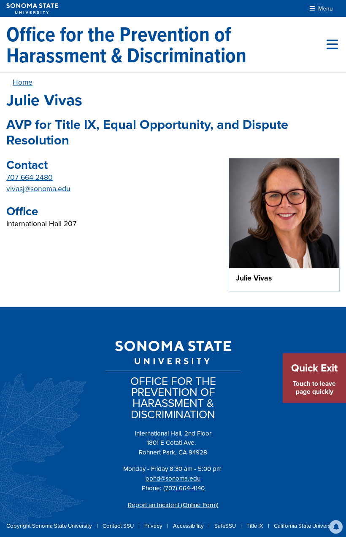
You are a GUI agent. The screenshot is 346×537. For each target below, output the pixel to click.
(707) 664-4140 (184, 488)
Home (22, 82)
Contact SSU (119, 526)
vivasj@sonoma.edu (38, 188)
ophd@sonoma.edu (173, 478)
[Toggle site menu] (332, 45)
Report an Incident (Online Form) (173, 505)
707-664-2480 (29, 177)
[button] (336, 527)
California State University (305, 526)
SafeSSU (225, 526)
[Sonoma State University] (32, 8)
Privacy (154, 526)
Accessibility (189, 526)
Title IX (255, 526)
